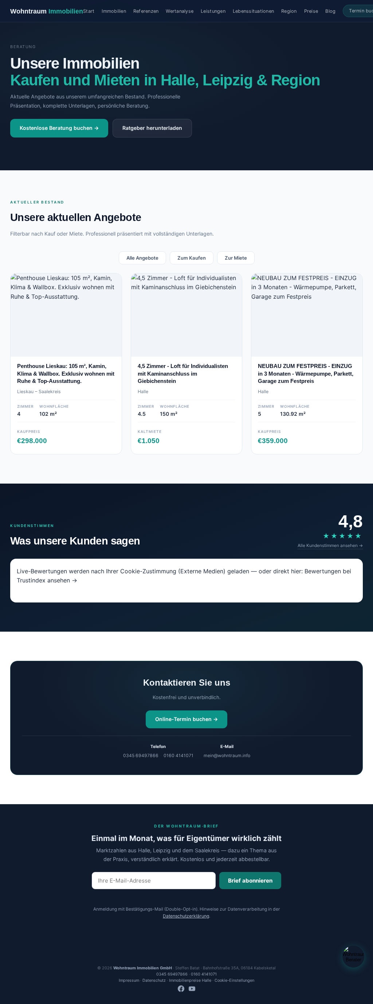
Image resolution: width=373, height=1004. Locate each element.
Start (88, 11)
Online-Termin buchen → (186, 719)
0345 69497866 (140, 755)
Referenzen (146, 11)
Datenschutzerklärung (186, 916)
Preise (311, 11)
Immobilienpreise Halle (190, 980)
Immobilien (114, 11)
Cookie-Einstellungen (234, 980)
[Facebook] (181, 989)
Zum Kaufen (191, 258)
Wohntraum (46, 11)
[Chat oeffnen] (353, 957)
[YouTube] (192, 989)
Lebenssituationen (253, 11)
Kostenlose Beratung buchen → (59, 128)
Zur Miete (236, 258)
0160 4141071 (178, 755)
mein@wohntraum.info (227, 755)
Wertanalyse (179, 11)
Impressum (129, 980)
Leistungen (213, 11)
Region (289, 11)
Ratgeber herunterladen (152, 128)
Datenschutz (154, 980)
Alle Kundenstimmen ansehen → (330, 545)
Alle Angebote (142, 258)
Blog (330, 11)
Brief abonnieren (250, 880)
